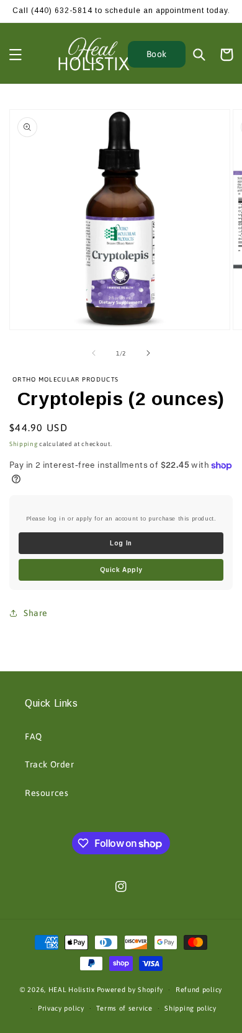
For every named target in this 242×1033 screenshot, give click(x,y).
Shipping (23, 443)
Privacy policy (61, 1008)
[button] (15, 54)
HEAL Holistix (71, 989)
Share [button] (36, 613)
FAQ (33, 736)
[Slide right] (148, 353)
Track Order (49, 764)
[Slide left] (93, 353)
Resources (46, 793)
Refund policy (199, 989)
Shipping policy (190, 1008)
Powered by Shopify (130, 989)
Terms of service (124, 1008)
